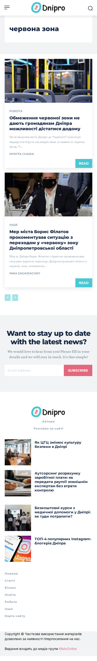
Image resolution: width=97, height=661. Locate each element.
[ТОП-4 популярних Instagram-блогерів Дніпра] (18, 549)
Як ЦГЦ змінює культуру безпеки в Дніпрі (58, 444)
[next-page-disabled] (15, 297)
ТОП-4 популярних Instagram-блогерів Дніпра (63, 541)
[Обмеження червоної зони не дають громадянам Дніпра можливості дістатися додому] (48, 81)
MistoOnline (68, 649)
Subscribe (78, 370)
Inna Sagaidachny (24, 273)
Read (84, 163)
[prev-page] (8, 297)
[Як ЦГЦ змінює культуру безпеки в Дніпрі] (18, 452)
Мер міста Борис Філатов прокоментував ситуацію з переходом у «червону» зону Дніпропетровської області (43, 240)
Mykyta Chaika (21, 154)
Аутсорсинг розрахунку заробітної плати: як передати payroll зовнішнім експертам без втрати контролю (61, 481)
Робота (16, 111)
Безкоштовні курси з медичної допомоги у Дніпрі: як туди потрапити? (63, 512)
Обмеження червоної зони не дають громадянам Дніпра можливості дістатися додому (45, 123)
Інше (13, 224)
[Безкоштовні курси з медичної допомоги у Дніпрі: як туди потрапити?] (18, 518)
